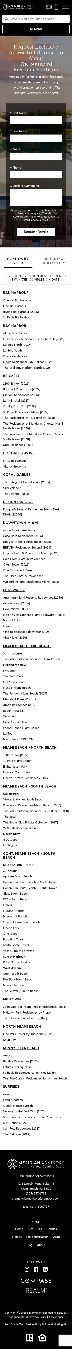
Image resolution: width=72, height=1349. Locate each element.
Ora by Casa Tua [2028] (19, 406)
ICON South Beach (16, 899)
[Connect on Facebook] (36, 1269)
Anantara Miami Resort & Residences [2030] (33, 597)
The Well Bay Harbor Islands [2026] (27, 367)
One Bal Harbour (14, 306)
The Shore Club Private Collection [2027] (30, 822)
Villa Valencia (12, 488)
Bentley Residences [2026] (21, 1061)
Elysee (7, 626)
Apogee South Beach (17, 876)
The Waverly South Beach (21, 991)
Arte (6, 1094)
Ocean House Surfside (18, 1106)
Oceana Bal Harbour (17, 300)
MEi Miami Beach (14, 682)
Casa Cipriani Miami (16, 722)
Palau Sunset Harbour (18, 962)
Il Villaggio (10, 845)
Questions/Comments (25, 186)
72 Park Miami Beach (17, 761)
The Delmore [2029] (16, 1134)
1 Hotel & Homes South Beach (23, 799)
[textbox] (38, 19)
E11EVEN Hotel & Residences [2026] (27, 542)
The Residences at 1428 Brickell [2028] (29, 418)
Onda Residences (15, 356)
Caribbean (10, 716)
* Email (15, 149)
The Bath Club (13, 676)
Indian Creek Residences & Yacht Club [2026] (33, 339)
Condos (51, 1229)
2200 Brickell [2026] (16, 383)
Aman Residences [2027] (19, 705)
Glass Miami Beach (15, 893)
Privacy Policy (38, 1317)
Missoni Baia (11, 620)
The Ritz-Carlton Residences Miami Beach (31, 659)
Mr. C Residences (14, 460)
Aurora (7, 1055)
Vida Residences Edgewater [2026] (26, 632)
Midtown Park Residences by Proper (27, 1012)
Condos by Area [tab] (18, 261)
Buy (30, 1229)
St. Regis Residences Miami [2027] (25, 412)
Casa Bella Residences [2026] (23, 536)
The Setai (9, 816)
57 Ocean (9, 670)
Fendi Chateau (13, 1100)
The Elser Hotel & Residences (23, 576)
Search (36, 29)
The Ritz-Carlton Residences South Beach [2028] (36, 811)
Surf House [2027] (15, 1123)
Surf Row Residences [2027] (22, 1128)
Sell (39, 1229)
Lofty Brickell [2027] (16, 400)
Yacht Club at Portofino (18, 951)
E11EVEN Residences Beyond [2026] (27, 547)
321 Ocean (10, 871)
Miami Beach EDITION (18, 739)
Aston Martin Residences (20, 530)
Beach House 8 (13, 710)
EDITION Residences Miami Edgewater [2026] (34, 615)
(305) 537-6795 (36, 1193)
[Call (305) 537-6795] (56, 7)
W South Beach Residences (22, 828)
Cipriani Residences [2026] (21, 395)
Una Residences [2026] (18, 445)
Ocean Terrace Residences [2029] (26, 778)
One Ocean (11, 933)
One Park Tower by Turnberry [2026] (28, 1034)
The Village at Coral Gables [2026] (26, 482)
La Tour (8, 733)
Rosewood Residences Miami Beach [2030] (32, 805)
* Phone (15, 167)
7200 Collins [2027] (15, 755)
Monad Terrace (13, 985)
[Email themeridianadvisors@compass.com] (49, 7)
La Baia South (12, 350)
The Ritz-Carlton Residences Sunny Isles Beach (35, 1078)
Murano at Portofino (16, 916)
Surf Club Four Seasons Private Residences (32, 1117)
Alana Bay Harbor (15, 333)
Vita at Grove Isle (14, 466)
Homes (17, 1237)
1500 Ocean (11, 839)
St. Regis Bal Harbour (17, 317)
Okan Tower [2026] (16, 564)
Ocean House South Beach (21, 922)
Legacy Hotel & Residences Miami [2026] (30, 553)
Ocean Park (11, 928)
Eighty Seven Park (15, 766)
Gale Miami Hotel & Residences (24, 559)
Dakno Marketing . (54, 1324)
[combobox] (36, 19)
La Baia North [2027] (17, 344)
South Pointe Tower (16, 945)
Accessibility (56, 1317)
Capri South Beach (15, 973)
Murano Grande (13, 911)
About (41, 1245)
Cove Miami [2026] (15, 609)
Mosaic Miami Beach (17, 687)
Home (19, 1229)
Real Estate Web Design (20, 1324)
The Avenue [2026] (16, 494)
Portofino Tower (14, 939)
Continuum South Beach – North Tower (30, 882)
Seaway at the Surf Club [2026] (24, 1111)
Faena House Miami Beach (21, 728)
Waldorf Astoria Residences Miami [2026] (31, 582)
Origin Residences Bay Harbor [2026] (28, 362)
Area (56, 1237)
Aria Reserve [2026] (16, 603)
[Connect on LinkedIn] (45, 1269)
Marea (7, 905)
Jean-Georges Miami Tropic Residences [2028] (34, 1007)
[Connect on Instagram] (27, 1269)
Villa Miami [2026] (15, 637)
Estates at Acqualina (17, 1067)
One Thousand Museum (19, 570)
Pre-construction (37, 1237)
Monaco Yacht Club (16, 772)
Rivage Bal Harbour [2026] (21, 312)
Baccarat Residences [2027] (21, 389)
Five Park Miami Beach (18, 979)
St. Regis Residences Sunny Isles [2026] (29, 1072)
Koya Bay (9, 1040)
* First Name (18, 113)
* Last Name (18, 131)
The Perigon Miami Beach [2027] (25, 693)
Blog (29, 1245)
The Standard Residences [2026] (25, 1018)
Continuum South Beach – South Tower (30, 888)
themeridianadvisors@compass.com (36, 1198)
